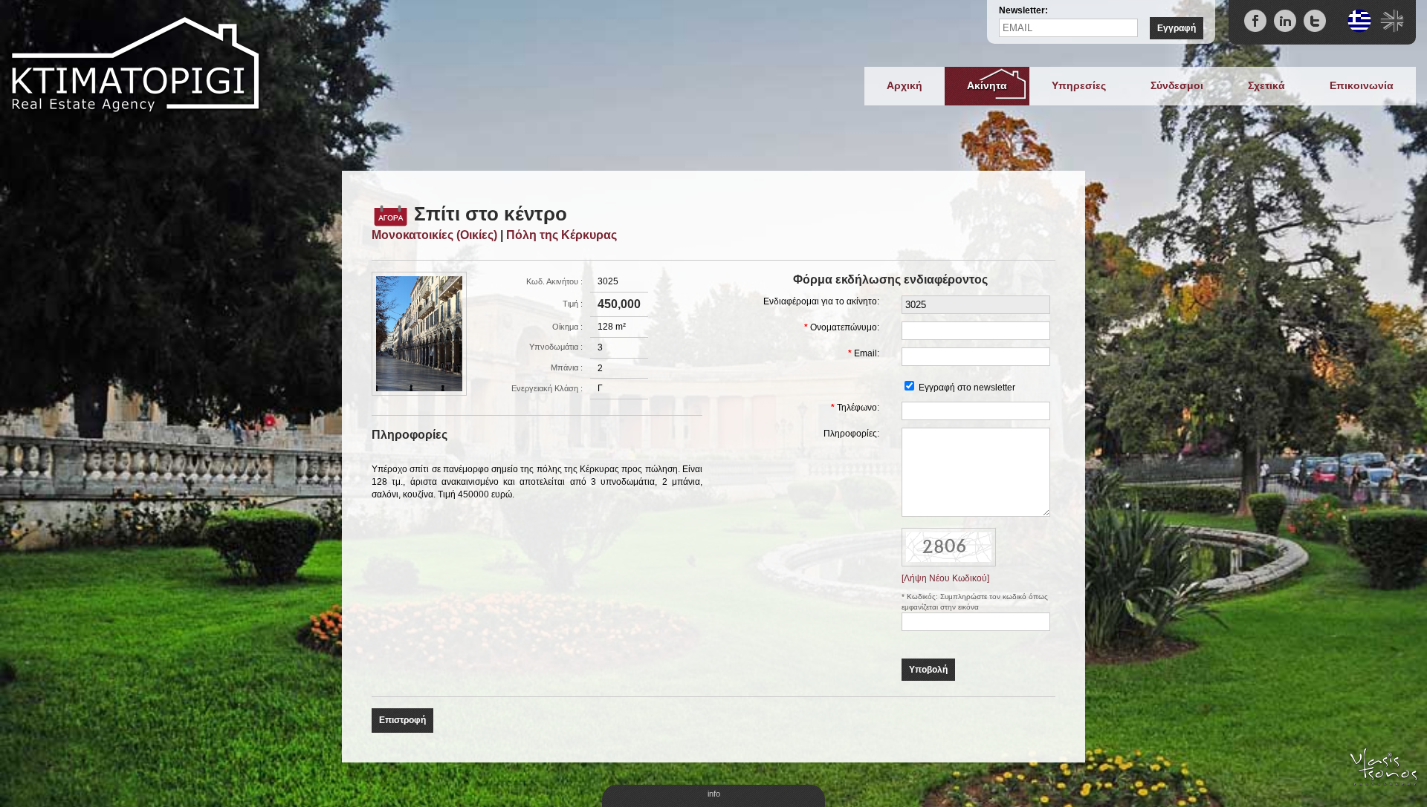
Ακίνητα (987, 85)
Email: (866, 353)
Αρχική (904, 85)
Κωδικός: (923, 596)
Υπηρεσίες (1079, 85)
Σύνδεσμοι (1177, 85)
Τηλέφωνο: (858, 407)
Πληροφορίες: (851, 433)
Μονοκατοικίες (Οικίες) (434, 235)
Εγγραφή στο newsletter (967, 387)
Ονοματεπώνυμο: (844, 327)
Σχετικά (1266, 85)
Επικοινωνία (1362, 85)
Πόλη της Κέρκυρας (561, 235)
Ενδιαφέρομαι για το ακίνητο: (821, 301)
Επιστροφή (402, 720)
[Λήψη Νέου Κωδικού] (949, 546)
